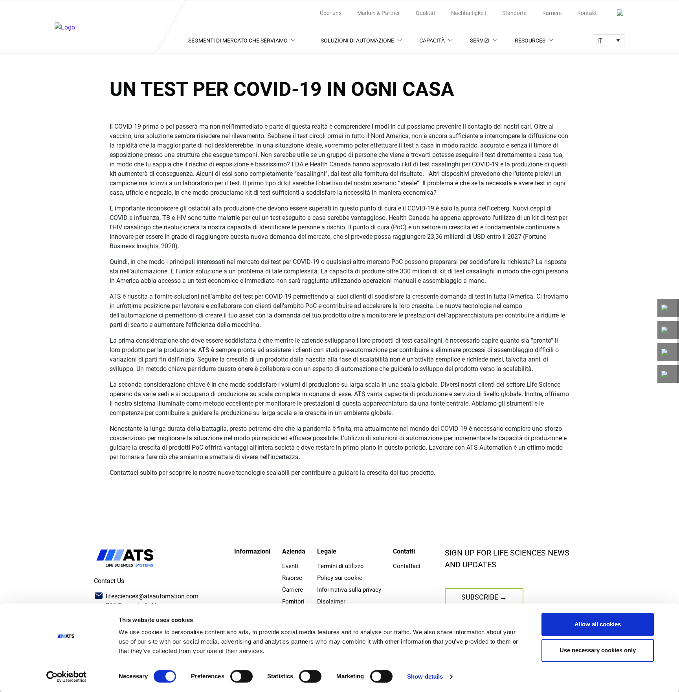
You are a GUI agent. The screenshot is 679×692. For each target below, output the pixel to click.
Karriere (552, 13)
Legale (326, 551)
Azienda (293, 551)
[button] (608, 40)
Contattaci (406, 566)
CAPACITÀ (432, 40)
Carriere (292, 589)
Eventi (290, 566)
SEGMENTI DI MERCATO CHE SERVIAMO (238, 40)
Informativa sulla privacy (349, 589)
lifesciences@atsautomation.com (152, 596)
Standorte (514, 13)
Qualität (425, 13)
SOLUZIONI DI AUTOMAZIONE (357, 40)
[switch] (241, 676)
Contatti (404, 551)
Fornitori (293, 601)
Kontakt (587, 13)
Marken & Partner (378, 13)
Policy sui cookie (339, 577)
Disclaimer (331, 601)
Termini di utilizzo (340, 566)
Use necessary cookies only (598, 650)
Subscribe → (484, 597)
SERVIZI (480, 40)
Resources (530, 40)
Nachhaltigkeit (468, 13)
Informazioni (252, 551)
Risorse (292, 577)
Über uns (330, 13)
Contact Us (109, 580)
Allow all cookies (597, 624)
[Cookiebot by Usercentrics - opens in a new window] (66, 677)
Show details (425, 676)
